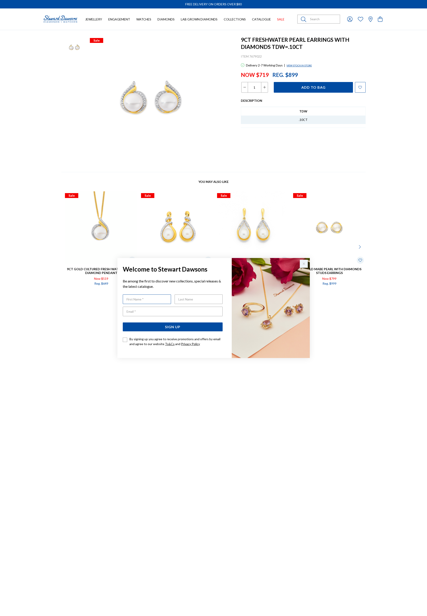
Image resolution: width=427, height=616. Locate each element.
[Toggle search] (304, 19)
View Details (82, 293)
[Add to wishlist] (360, 87)
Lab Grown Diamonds (199, 19)
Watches (143, 19)
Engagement (119, 19)
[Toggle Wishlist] (360, 260)
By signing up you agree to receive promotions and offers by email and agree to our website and (174, 341)
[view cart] (380, 19)
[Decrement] (245, 87)
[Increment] (264, 87)
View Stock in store (299, 65)
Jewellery (93, 19)
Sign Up (172, 327)
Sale (280, 19)
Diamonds (166, 19)
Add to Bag (313, 87)
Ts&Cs (170, 344)
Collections (235, 19)
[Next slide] (360, 246)
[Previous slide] (66, 246)
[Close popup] (304, 264)
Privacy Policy (190, 344)
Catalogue (261, 19)
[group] (213, 4)
